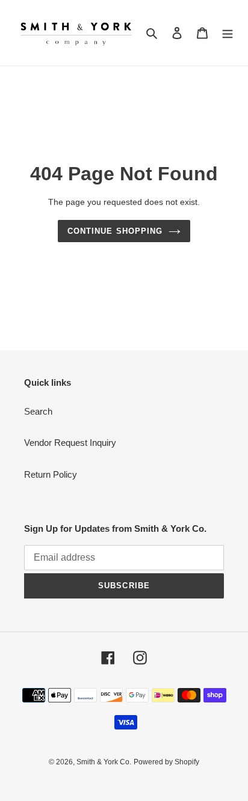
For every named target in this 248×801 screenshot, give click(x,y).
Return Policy (50, 474)
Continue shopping (115, 231)
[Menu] (227, 33)
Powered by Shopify (166, 762)
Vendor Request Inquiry (70, 442)
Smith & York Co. (103, 762)
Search (38, 411)
